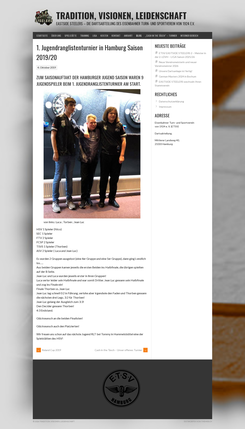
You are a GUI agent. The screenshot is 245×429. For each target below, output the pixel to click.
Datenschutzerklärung (171, 101)
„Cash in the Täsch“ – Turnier (161, 35)
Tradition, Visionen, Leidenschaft (121, 15)
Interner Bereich (189, 35)
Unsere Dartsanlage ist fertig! (175, 71)
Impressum (165, 106)
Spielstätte (71, 35)
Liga (95, 35)
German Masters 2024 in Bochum (177, 76)
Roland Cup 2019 (49, 350)
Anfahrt (128, 35)
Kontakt (116, 35)
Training (84, 35)
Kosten (104, 35)
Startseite (42, 35)
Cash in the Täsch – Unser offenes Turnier (121, 350)
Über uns (56, 35)
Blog (139, 35)
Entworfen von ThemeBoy (198, 421)
